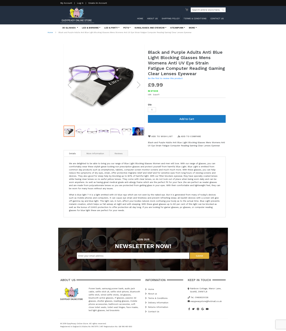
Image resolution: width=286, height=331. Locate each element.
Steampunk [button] (176, 27)
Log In (80, 3)
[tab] (72, 153)
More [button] (192, 27)
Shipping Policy (170, 18)
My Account (66, 3)
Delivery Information (157, 302)
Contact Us (153, 311)
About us (152, 18)
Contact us (217, 18)
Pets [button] (126, 27)
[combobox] (208, 9)
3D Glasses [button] (69, 27)
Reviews (119, 153)
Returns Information (157, 307)
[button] (70, 84)
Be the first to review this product (165, 78)
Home (140, 18)
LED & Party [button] (111, 27)
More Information (95, 153)
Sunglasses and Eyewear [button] (150, 27)
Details (72, 153)
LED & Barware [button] (90, 27)
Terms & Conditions (195, 18)
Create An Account (97, 3)
